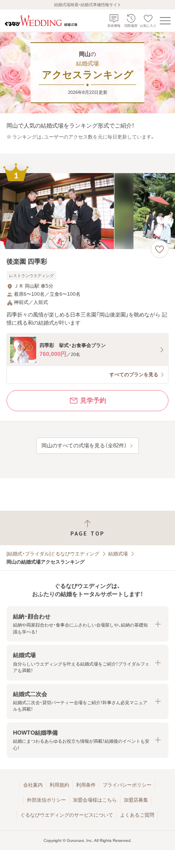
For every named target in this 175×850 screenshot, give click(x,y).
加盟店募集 (136, 800)
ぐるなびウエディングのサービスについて (66, 815)
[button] (87, 624)
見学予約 (93, 400)
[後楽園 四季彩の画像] (87, 211)
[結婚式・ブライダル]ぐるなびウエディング (53, 554)
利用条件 (86, 785)
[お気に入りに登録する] (159, 249)
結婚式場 (118, 554)
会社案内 (33, 785)
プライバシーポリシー (127, 785)
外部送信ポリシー (46, 800)
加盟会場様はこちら (95, 800)
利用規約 (59, 785)
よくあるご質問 (137, 815)
